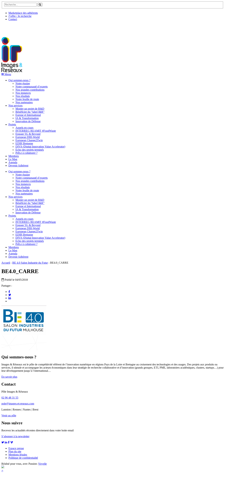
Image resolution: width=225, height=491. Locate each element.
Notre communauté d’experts (31, 86)
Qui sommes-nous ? (19, 80)
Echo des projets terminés (29, 149)
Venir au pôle (8, 415)
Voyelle (42, 463)
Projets (12, 124)
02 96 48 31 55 (9, 397)
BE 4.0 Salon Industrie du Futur (30, 262)
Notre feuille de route (27, 99)
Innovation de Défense (28, 121)
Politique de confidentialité (23, 457)
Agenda (12, 162)
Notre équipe (22, 83)
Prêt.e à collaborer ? (26, 152)
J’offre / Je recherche (19, 16)
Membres (13, 156)
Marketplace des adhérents (23, 12)
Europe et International (28, 114)
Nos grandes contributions (29, 89)
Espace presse (16, 448)
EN (14, 27)
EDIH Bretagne (24, 143)
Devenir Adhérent (18, 165)
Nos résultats (22, 96)
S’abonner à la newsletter (15, 436)
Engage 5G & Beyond (27, 133)
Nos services (15, 105)
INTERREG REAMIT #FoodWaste (35, 130)
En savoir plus (9, 376)
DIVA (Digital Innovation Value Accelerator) (40, 146)
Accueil (5, 262)
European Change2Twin (29, 140)
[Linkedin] (9, 297)
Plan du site (14, 451)
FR (27, 27)
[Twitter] (9, 294)
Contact (12, 19)
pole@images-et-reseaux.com (17, 403)
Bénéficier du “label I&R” (29, 111)
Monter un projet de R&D (29, 108)
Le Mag (12, 159)
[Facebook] (9, 291)
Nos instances (23, 92)
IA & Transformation (27, 118)
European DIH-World (27, 137)
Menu (7, 74)
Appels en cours (24, 127)
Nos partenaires (24, 102)
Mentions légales (17, 454)
